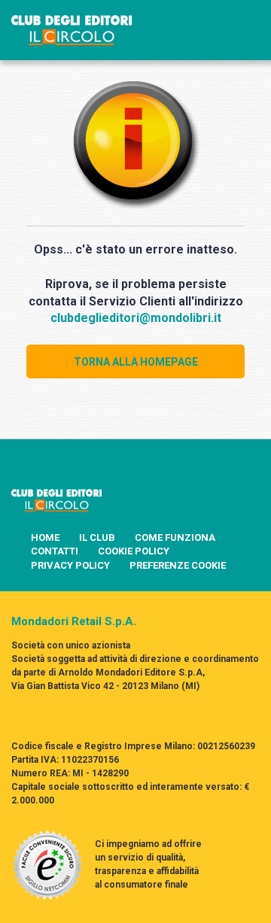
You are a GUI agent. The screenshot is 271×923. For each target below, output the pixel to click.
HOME (45, 537)
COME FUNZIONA (175, 537)
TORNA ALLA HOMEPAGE (136, 362)
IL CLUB (97, 537)
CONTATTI (54, 551)
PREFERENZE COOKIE (177, 565)
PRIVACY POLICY (70, 565)
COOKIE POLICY (133, 551)
